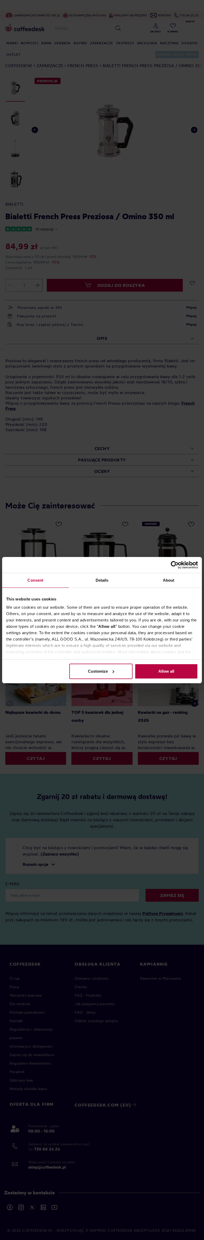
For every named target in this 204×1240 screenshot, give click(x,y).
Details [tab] (102, 580)
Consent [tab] (35, 580)
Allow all (166, 671)
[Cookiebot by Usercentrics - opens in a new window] (174, 565)
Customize (98, 671)
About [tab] (169, 580)
